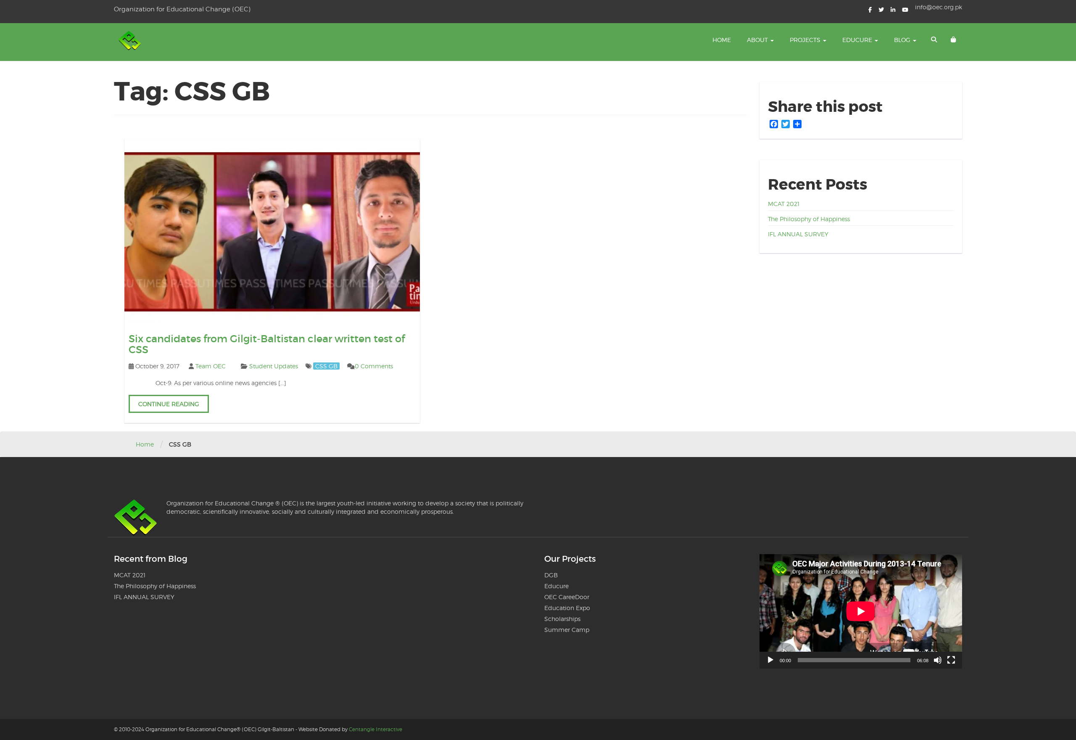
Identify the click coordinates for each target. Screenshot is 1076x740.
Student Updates (273, 366)
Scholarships (562, 618)
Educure (858, 39)
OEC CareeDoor (566, 596)
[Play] (770, 660)
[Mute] (938, 660)
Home (721, 39)
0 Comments (374, 366)
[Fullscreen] (951, 660)
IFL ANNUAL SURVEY (798, 234)
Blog (903, 39)
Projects (806, 39)
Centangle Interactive (375, 729)
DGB (551, 575)
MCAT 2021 (783, 203)
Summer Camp (566, 629)
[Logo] (131, 42)
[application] (861, 611)
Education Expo (567, 607)
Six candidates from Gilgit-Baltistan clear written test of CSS (267, 344)
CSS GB (326, 366)
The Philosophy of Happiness (809, 218)
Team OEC (210, 366)
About (758, 39)
